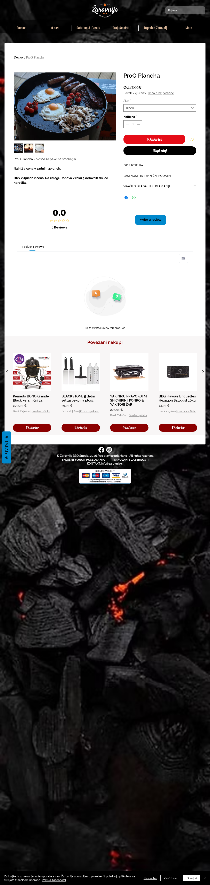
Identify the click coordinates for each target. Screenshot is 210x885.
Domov (19, 57)
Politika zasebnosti (54, 880)
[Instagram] (109, 450)
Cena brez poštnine (161, 93)
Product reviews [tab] (32, 247)
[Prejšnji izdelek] (7, 371)
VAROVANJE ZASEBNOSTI (131, 459)
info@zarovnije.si (112, 463)
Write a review (150, 220)
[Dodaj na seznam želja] (191, 139)
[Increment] (139, 124)
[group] (105, 392)
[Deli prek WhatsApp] (133, 197)
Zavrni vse (170, 878)
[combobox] (159, 108)
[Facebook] (101, 450)
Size (127, 101)
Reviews (6, 447)
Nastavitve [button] (150, 878)
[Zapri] (205, 878)
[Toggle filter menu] (183, 258)
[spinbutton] (133, 124)
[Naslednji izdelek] (203, 371)
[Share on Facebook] (126, 197)
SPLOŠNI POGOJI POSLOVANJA (83, 459)
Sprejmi (192, 878)
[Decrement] (127, 124)
